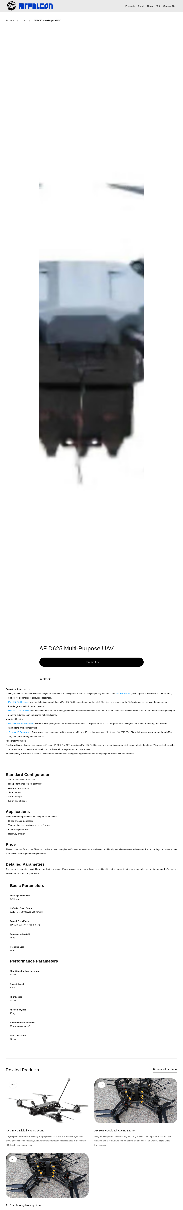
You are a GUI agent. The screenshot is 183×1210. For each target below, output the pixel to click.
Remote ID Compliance (20, 732)
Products (10, 20)
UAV (24, 20)
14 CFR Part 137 (123, 693)
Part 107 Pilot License (18, 702)
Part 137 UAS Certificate (19, 710)
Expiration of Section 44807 (21, 723)
